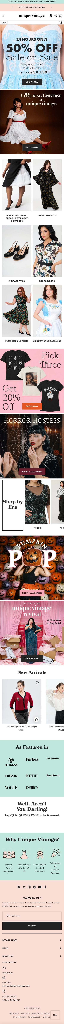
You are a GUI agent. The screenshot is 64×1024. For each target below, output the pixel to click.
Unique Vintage (34, 1008)
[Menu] (3, 15)
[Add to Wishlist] (37, 682)
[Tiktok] (45, 887)
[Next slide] (52, 7)
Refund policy (14, 1013)
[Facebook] (19, 887)
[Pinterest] (34, 887)
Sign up (32, 925)
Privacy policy (25, 1013)
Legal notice (47, 1017)
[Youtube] (40, 887)
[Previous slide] (12, 7)
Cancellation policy (34, 1017)
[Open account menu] (51, 16)
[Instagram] (29, 887)
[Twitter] (24, 887)
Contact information (19, 1017)
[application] (55, 1015)
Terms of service (37, 1013)
